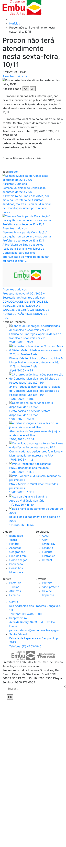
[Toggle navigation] (54, 7)
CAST (46, 535)
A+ (26, 88)
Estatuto (47, 547)
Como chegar (18, 560)
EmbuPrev (48, 543)
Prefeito (47, 583)
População (16, 564)
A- (32, 88)
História (14, 543)
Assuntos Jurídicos (15, 76)
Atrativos (15, 591)
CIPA (45, 539)
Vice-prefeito (50, 587)
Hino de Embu (18, 556)
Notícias (14, 23)
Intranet (47, 560)
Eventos (14, 595)
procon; (14, 171)
